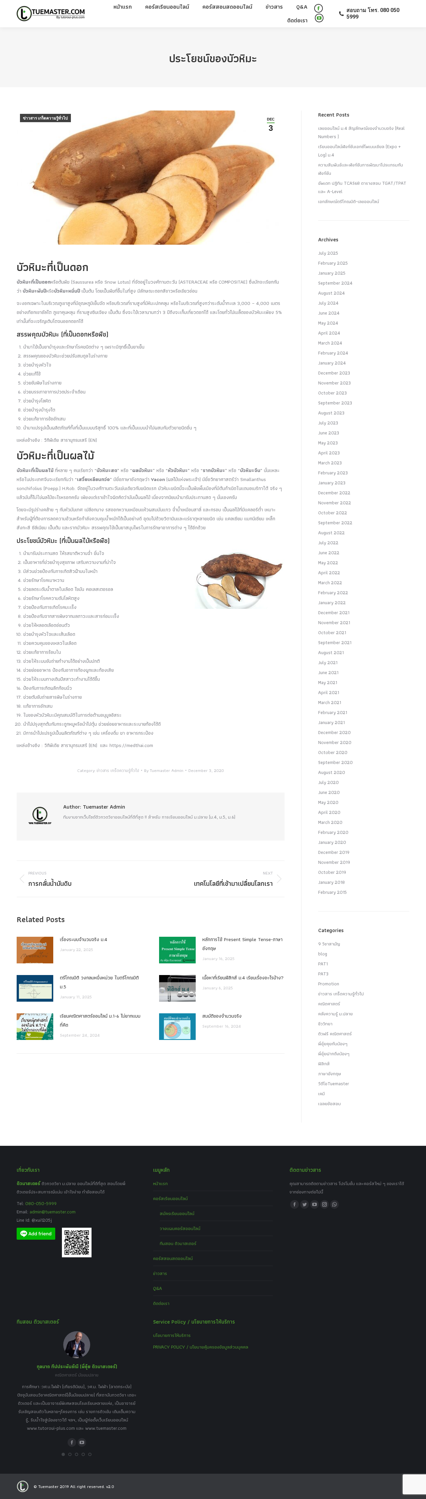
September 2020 (335, 762)
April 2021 (328, 692)
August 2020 (331, 772)
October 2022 (332, 512)
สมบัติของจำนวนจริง (222, 1016)
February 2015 (332, 892)
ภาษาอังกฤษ (329, 1073)
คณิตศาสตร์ (329, 1003)
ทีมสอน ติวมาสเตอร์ (178, 1243)
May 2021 (327, 682)
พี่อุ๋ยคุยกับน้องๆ (332, 1043)
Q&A (157, 1288)
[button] (63, 1454)
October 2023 (332, 392)
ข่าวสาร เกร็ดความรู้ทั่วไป (45, 118)
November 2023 (334, 382)
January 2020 (332, 842)
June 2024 (328, 313)
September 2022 (335, 522)
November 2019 (334, 862)
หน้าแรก (160, 1183)
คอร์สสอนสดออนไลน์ (173, 1258)
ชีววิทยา (325, 1023)
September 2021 (334, 642)
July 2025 (328, 253)
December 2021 (333, 612)
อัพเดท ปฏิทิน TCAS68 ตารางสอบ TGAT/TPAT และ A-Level (362, 187)
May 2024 (328, 323)
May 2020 (328, 802)
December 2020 (334, 732)
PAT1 (323, 963)
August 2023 (331, 412)
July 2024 (328, 303)
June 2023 (328, 432)
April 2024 (329, 333)
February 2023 (333, 472)
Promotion (328, 983)
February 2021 (332, 712)
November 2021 (334, 622)
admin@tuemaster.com (52, 1211)
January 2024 (332, 363)
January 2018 (331, 882)
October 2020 (332, 752)
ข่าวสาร (160, 1273)
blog (322, 953)
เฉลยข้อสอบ (329, 1103)
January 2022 (332, 602)
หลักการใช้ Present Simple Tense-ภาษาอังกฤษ (242, 943)
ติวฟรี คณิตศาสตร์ (335, 1033)
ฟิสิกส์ (324, 1063)
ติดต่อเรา (161, 1303)
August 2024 (331, 293)
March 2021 (329, 702)
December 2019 (333, 852)
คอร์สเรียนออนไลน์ (170, 1198)
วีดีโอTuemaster (333, 1083)
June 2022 (328, 552)
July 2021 (327, 662)
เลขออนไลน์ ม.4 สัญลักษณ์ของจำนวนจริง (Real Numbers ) (361, 132)
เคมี (321, 1093)
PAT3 (323, 973)
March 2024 (330, 343)
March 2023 (330, 462)
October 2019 (332, 872)
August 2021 (331, 652)
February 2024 (333, 353)
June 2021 (328, 672)
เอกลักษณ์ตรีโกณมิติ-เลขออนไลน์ (348, 201)
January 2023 (331, 482)
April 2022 (329, 572)
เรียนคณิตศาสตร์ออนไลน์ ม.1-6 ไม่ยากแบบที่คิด (100, 1020)
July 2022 (328, 542)
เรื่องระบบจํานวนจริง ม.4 (83, 939)
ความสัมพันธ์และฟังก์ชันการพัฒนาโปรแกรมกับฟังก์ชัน (360, 169)
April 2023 (329, 452)
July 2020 (328, 782)
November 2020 (334, 742)
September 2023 (335, 402)
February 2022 (333, 592)
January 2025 (331, 273)
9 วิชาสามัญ (329, 943)
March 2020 (330, 822)
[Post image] (35, 950)
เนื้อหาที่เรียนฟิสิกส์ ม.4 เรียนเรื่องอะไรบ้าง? (243, 978)
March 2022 (330, 582)
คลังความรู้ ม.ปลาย (335, 1013)
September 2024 (335, 283)
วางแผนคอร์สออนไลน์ (180, 1228)
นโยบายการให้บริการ (172, 1335)
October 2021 (332, 632)
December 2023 (334, 372)
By (163, 770)
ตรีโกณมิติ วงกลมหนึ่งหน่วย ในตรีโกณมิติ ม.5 (99, 982)
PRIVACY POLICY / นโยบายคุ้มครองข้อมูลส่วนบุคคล (200, 1347)
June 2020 (329, 792)
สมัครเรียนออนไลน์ (177, 1213)
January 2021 (331, 722)
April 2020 (329, 812)
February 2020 (333, 832)
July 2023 (328, 422)
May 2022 (328, 562)
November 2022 (334, 502)
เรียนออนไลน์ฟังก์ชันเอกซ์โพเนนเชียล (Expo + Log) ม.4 (359, 150)
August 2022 (331, 532)
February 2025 (333, 263)
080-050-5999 (41, 1203)
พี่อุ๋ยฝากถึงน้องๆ (333, 1053)
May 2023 (328, 442)
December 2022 (334, 492)
